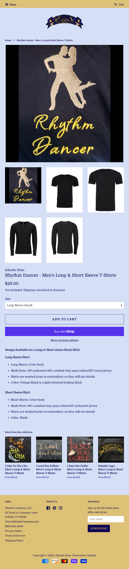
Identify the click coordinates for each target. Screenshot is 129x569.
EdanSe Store (63, 555)
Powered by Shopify (84, 555)
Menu (12, 4)
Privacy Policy (13, 531)
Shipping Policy (14, 540)
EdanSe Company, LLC (18, 508)
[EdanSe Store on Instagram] (60, 508)
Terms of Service (15, 535)
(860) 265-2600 (14, 526)
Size (8, 299)
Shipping (29, 290)
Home (8, 40)
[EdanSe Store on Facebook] (48, 508)
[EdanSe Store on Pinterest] (54, 508)
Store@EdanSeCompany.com (22, 521)
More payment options (64, 340)
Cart (121, 4)
